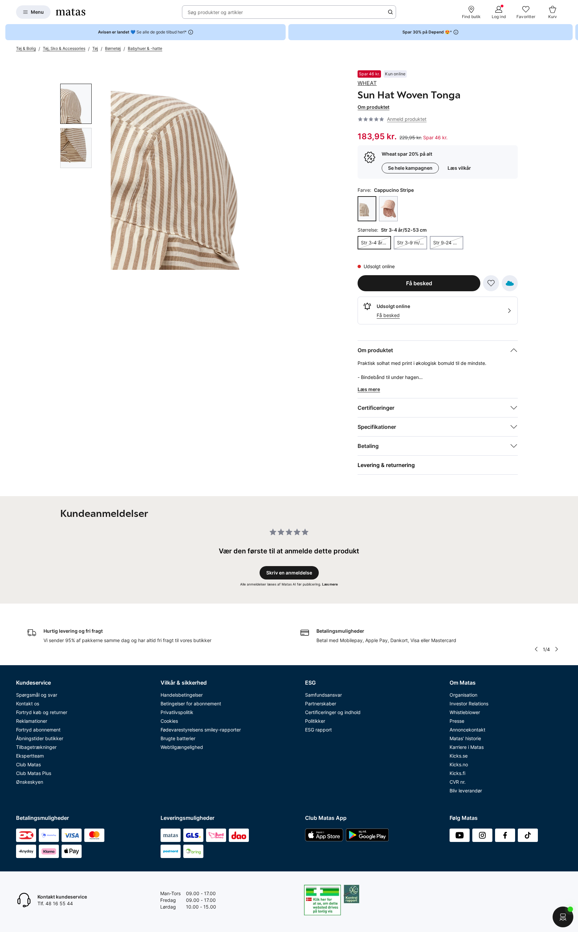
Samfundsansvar (323, 695)
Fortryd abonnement (38, 729)
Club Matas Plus (33, 773)
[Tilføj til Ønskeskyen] (510, 283)
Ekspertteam (30, 756)
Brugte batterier (178, 738)
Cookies (169, 721)
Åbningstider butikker (39, 738)
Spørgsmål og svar (36, 695)
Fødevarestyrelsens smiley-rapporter (201, 729)
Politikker (315, 721)
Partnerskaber (320, 703)
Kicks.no (459, 764)
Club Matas (28, 764)
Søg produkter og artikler (215, 12)
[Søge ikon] (390, 12)
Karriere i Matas (467, 747)
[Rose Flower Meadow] (388, 208)
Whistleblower (465, 712)
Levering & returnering (386, 465)
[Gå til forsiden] (70, 12)
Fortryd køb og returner (41, 712)
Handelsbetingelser (182, 695)
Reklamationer (31, 721)
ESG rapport (318, 729)
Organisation (463, 695)
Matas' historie (465, 738)
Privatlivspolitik (177, 712)
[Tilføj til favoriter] (491, 283)
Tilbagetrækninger (36, 747)
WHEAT (367, 83)
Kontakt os (27, 703)
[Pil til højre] (572, 32)
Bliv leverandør (466, 790)
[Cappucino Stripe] (367, 208)
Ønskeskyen (29, 782)
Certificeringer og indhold (333, 712)
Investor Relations (469, 703)
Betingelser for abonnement (191, 703)
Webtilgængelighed (182, 747)
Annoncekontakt (467, 729)
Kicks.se (459, 756)
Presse (457, 721)
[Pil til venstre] (536, 649)
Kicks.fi (457, 773)
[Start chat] (563, 917)
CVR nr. (458, 782)
